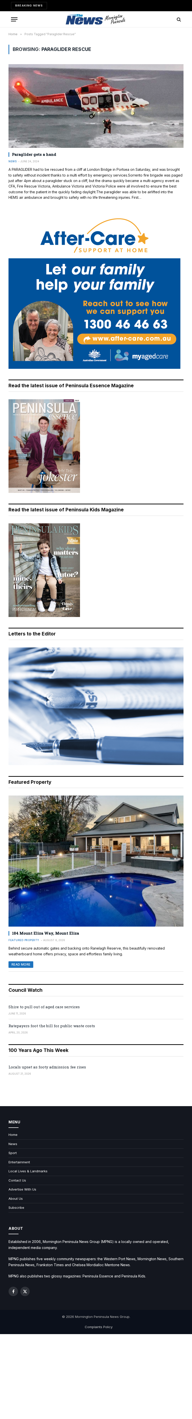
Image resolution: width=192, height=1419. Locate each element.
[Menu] (14, 19)
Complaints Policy (98, 1327)
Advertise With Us (22, 1189)
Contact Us (17, 1180)
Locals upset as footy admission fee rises (47, 1066)
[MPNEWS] (96, 19)
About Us (15, 1199)
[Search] (178, 19)
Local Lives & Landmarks (28, 1171)
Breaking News (29, 5)
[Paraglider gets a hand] (96, 106)
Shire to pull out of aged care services (44, 1006)
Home (13, 1135)
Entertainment (19, 1162)
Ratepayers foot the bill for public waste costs (51, 1025)
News (12, 161)
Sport (12, 1153)
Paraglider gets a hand (34, 154)
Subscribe (16, 1208)
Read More (21, 964)
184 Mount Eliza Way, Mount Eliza (45, 933)
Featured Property (23, 940)
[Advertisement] (96, 1377)
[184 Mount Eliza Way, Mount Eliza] (96, 861)
